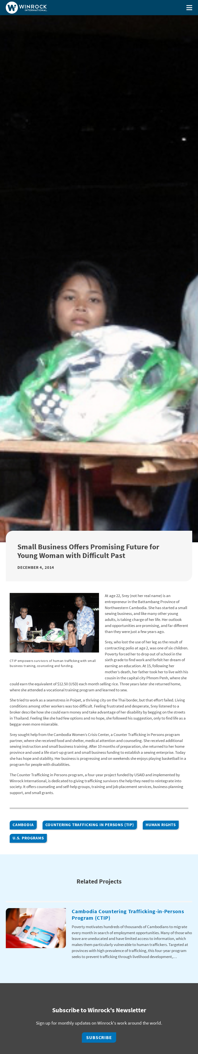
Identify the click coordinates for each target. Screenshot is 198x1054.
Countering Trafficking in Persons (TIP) (89, 824)
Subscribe (99, 1037)
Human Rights (161, 824)
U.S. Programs (28, 838)
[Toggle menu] (189, 7)
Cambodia (23, 824)
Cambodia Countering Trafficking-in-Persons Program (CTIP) (128, 914)
